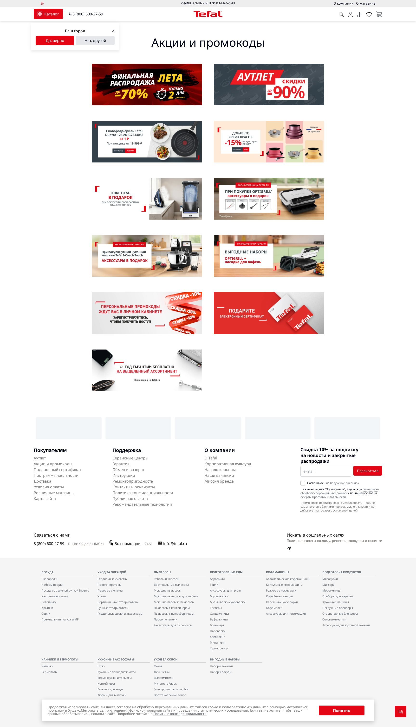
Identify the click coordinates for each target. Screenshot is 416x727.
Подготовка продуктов (341, 572)
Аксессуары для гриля (225, 590)
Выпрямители (163, 678)
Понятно (341, 710)
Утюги (102, 596)
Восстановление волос (170, 695)
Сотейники (48, 602)
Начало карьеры (220, 469)
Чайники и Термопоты (59, 659)
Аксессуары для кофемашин (286, 614)
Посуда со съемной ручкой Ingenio (65, 590)
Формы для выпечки (112, 695)
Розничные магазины (54, 492)
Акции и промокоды (53, 463)
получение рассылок (344, 483)
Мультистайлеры (165, 683)
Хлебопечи (217, 637)
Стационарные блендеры (340, 614)
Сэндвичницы (219, 614)
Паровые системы (110, 590)
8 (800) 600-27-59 (87, 14)
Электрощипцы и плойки (171, 689)
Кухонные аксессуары (116, 659)
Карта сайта (45, 498)
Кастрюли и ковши (54, 596)
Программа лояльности (56, 475)
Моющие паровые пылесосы (174, 602)
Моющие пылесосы (167, 590)
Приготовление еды (226, 572)
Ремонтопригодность (132, 481)
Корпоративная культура (227, 463)
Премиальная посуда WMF (59, 619)
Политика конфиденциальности (142, 492)
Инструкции (123, 475)
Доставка (42, 481)
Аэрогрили (217, 579)
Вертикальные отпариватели (118, 602)
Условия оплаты (49, 487)
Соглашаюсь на (333, 483)
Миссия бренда (219, 481)
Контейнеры (106, 683)
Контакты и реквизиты (133, 487)
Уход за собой (165, 659)
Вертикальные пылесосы (171, 585)
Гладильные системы (112, 579)
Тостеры (216, 608)
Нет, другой (95, 40)
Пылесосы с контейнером (172, 608)
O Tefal (210, 458)
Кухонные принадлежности (117, 672)
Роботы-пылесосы (166, 579)
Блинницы (217, 625)
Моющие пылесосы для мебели (176, 596)
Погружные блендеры (337, 608)
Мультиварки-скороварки (227, 602)
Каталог (51, 14)
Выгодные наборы (225, 659)
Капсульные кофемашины (284, 585)
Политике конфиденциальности (180, 713)
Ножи (101, 666)
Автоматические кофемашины (287, 579)
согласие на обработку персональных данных (339, 491)
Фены (158, 666)
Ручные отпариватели (113, 608)
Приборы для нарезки (337, 596)
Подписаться (367, 470)
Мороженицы (331, 590)
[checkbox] (302, 483)
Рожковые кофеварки (281, 590)
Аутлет (40, 458)
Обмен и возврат (128, 469)
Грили (214, 585)
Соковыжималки (333, 619)
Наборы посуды (52, 585)
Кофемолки (274, 608)
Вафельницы (219, 619)
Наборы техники (221, 666)
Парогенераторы (109, 585)
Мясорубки (330, 579)
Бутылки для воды (110, 689)
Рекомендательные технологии (142, 504)
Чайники (47, 666)
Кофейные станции (279, 596)
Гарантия (121, 463)
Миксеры (328, 585)
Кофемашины (277, 572)
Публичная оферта (130, 498)
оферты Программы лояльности (323, 497)
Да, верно (55, 40)
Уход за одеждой (112, 572)
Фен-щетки (161, 672)
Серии (45, 614)
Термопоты (49, 672)
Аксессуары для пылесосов (173, 625)
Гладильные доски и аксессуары (120, 614)
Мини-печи (217, 642)
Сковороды (49, 579)
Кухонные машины (335, 602)
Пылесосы (162, 572)
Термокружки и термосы (115, 678)
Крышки (47, 608)
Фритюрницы (219, 648)
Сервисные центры (130, 458)
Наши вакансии (219, 475)
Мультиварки (219, 596)
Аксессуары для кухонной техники (346, 625)
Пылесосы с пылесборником (174, 614)
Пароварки (217, 631)
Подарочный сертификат (57, 469)
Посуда (47, 572)
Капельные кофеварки (282, 602)
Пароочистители (165, 619)
